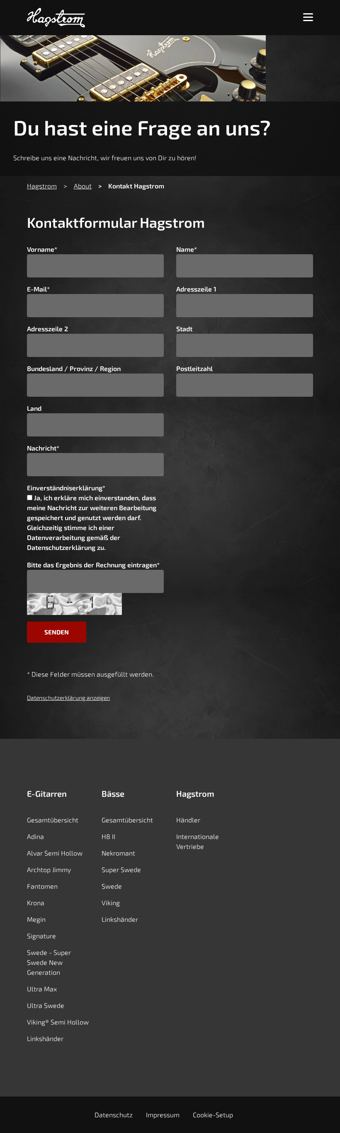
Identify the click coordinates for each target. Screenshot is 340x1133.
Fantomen (42, 886)
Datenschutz (114, 1115)
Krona (35, 902)
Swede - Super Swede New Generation (49, 962)
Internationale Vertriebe (197, 841)
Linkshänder (45, 1038)
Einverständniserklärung (66, 488)
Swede (112, 886)
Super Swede (121, 869)
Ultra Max (42, 989)
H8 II (108, 836)
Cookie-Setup (213, 1115)
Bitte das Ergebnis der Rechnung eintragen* (93, 565)
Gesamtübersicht (52, 820)
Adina (35, 836)
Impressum (163, 1115)
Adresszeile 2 (47, 329)
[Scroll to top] (320, 1112)
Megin (36, 919)
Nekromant (118, 853)
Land (34, 408)
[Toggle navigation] (308, 17)
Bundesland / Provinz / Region (74, 368)
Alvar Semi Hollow (55, 853)
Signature (41, 936)
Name (186, 249)
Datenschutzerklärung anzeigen (68, 697)
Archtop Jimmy (49, 869)
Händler (188, 820)
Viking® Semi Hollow (58, 1022)
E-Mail (38, 289)
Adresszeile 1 (196, 289)
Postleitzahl (194, 368)
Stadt (184, 329)
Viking (111, 902)
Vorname (42, 249)
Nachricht (43, 448)
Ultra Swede (45, 1005)
